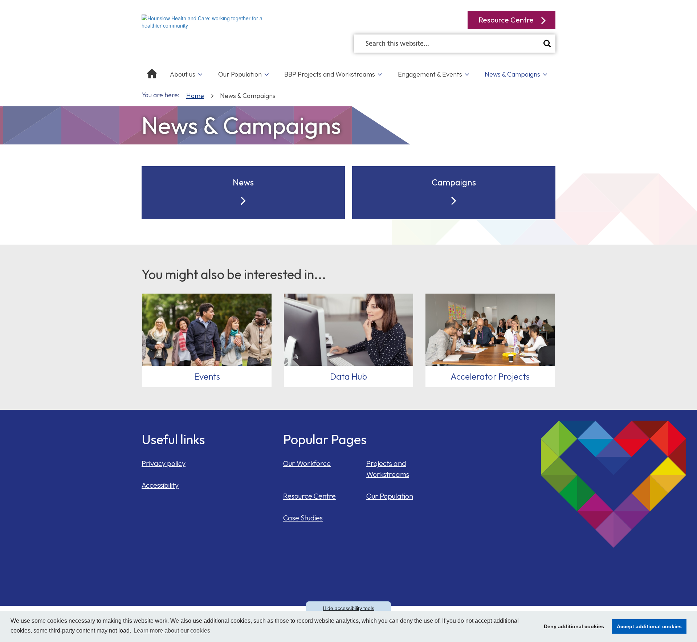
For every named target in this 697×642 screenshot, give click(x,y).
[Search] (547, 43)
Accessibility (160, 485)
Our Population (240, 74)
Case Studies (303, 517)
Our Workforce (307, 463)
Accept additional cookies (647, 626)
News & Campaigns (512, 74)
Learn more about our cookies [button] (172, 630)
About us (182, 74)
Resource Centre (309, 495)
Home (195, 95)
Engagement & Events (430, 74)
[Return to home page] (207, 21)
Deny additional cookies (571, 626)
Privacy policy (164, 463)
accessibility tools (348, 608)
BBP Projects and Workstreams (329, 74)
